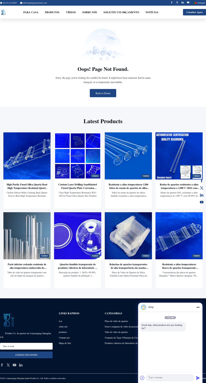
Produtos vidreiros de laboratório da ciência (125, 343)
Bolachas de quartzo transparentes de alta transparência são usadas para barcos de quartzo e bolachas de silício (128, 269)
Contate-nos (64, 337)
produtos (63, 332)
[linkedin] (21, 365)
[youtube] (14, 365)
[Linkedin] (182, 2)
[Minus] (198, 307)
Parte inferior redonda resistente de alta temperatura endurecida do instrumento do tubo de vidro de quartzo (27, 269)
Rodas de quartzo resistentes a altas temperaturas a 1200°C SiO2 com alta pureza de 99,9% (179, 188)
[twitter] (8, 365)
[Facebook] (171, 2)
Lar (60, 321)
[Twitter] (177, 2)
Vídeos (71, 12)
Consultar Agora (194, 12)
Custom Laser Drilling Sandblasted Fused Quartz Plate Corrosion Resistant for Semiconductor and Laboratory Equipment (77, 190)
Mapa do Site (65, 343)
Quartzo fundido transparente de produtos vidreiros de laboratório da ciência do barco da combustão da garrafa (78, 269)
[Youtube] (188, 2)
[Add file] (142, 377)
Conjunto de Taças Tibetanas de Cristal (122, 337)
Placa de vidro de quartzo (116, 321)
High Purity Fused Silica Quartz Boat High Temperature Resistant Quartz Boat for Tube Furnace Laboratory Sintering (27, 190)
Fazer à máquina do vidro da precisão (122, 326)
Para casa (30, 12)
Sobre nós (89, 12)
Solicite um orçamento (121, 12)
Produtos (52, 12)
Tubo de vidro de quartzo (116, 332)
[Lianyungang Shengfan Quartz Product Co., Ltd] (3, 12)
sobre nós (63, 326)
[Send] (198, 377)
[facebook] (2, 365)
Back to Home (103, 93)
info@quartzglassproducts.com (35, 2)
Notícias (151, 12)
